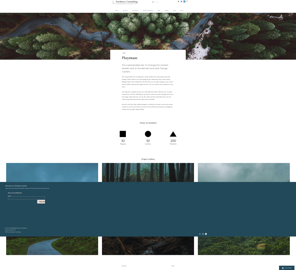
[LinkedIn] (184, 1)
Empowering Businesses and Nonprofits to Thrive (127, 3)
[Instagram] (181, 1)
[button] (187, 1)
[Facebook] (178, 1)
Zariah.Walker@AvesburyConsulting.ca (17, 228)
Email (9, 195)
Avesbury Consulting (127, 1)
